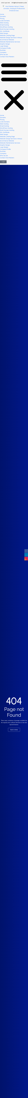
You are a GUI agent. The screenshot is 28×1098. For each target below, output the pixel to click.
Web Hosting (4, 23)
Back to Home (14, 729)
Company (3, 52)
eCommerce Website (7, 39)
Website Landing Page (7, 35)
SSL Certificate (4, 31)
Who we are (4, 54)
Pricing (2, 18)
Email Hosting (4, 25)
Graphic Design (5, 44)
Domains (3, 16)
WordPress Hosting (6, 27)
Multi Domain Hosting (7, 29)
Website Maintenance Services (10, 42)
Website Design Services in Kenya (11, 37)
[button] (14, 86)
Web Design (4, 33)
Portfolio (3, 50)
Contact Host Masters (7, 56)
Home (2, 14)
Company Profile (5, 48)
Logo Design (4, 46)
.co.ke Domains (5, 20)
